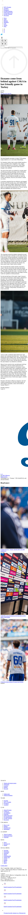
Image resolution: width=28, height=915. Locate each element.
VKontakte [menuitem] (6, 852)
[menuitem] (15, 7)
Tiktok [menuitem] (5, 854)
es (4, 31)
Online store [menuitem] (7, 794)
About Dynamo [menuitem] (7, 810)
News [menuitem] (5, 842)
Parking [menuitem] (6, 787)
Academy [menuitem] (6, 804)
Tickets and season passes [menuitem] (10, 783)
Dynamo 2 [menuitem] (6, 803)
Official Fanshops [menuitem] (8, 795)
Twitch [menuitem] (5, 859)
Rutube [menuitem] (5, 860)
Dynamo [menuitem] (6, 800)
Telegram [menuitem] (6, 853)
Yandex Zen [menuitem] (7, 857)
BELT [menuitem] (5, 861)
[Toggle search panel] (4, 40)
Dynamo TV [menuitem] (7, 844)
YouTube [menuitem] (6, 850)
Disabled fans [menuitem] (7, 827)
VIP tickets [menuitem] (6, 784)
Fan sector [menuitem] (6, 819)
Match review (4, 476)
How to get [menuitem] (6, 825)
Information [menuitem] (6, 829)
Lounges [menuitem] (6, 786)
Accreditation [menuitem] (7, 812)
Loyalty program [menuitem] (8, 818)
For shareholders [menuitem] (8, 817)
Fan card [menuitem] (6, 788)
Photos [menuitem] (5, 845)
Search (6, 47)
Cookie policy (4, 865)
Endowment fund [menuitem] (8, 815)
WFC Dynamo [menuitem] (7, 802)
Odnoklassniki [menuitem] (7, 856)
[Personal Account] (2, 38)
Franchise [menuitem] (6, 814)
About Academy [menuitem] (8, 834)
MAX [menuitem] (5, 863)
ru (4, 30)
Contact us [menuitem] (6, 811)
